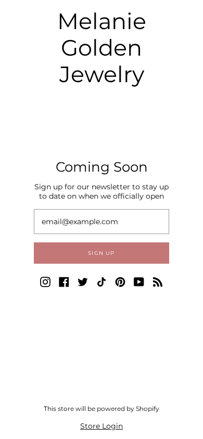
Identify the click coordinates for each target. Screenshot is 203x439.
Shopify (147, 408)
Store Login (101, 426)
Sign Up (101, 253)
